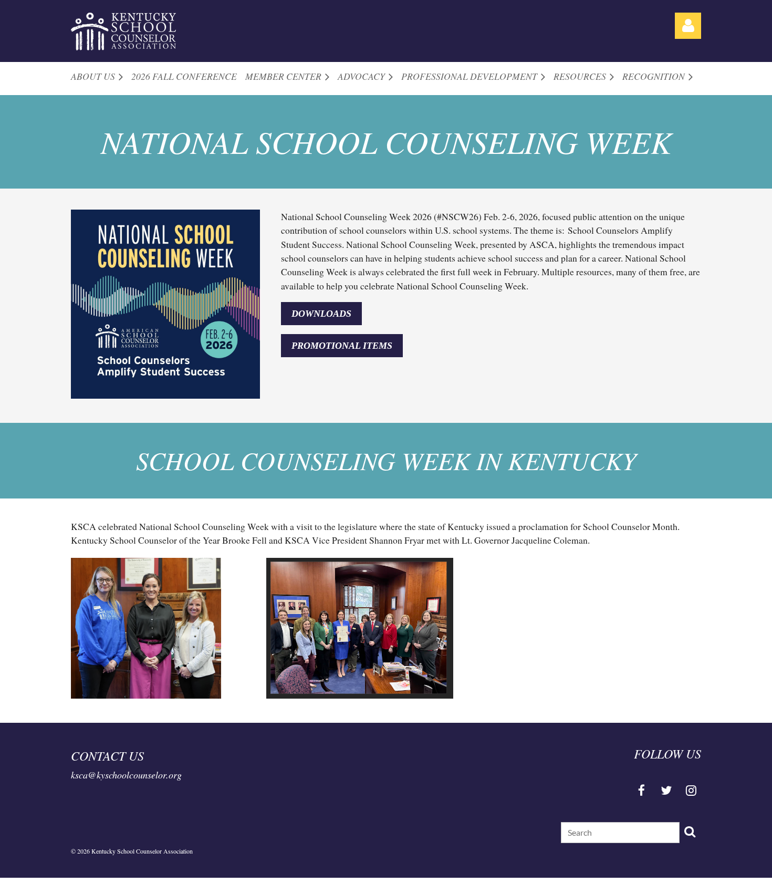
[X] (666, 790)
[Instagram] (691, 790)
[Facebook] (641, 790)
